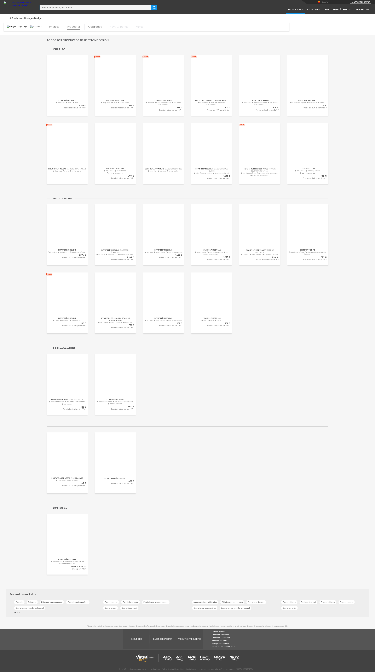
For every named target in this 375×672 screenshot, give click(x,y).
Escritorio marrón (289, 608)
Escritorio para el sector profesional (30, 608)
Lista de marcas (218, 632)
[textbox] (95, 7)
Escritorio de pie (111, 602)
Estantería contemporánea (51, 602)
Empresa (53, 26)
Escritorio (19, 602)
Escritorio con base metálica (205, 608)
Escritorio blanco (289, 602)
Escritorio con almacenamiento (155, 602)
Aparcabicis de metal (256, 602)
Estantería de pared (130, 602)
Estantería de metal (129, 608)
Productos (294, 9)
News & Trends (341, 9)
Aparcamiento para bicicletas (205, 602)
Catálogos (313, 9)
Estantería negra (346, 602)
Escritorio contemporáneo (78, 602)
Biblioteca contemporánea (232, 602)
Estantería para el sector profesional (235, 608)
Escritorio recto (110, 608)
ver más (17, 612)
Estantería (32, 602)
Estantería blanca (328, 602)
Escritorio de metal (308, 602)
